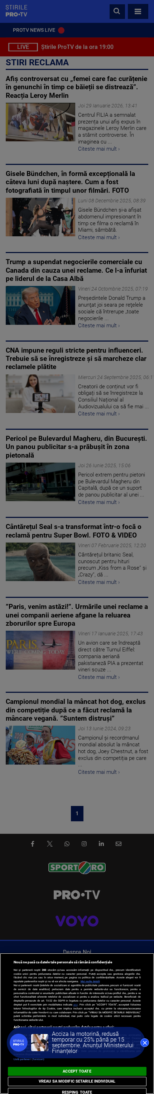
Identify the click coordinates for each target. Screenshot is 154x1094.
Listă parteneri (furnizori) (29, 1059)
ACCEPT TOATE (77, 1071)
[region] (77, 1023)
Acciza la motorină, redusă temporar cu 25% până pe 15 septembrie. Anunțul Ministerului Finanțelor (93, 1042)
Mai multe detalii (90, 981)
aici (75, 1004)
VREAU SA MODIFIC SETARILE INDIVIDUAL (77, 1081)
